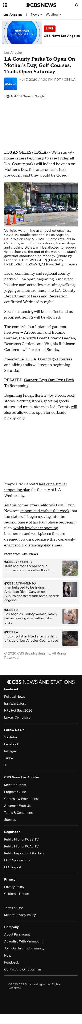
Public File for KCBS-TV (21, 839)
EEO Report (12, 867)
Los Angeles (12, 15)
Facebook (11, 744)
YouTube (10, 737)
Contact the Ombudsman (22, 969)
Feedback (11, 962)
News (35, 15)
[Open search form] (77, 5)
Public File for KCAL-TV (21, 846)
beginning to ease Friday (47, 158)
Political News (14, 696)
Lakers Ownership (17, 717)
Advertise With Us (17, 805)
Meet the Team (15, 785)
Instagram (11, 751)
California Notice (16, 893)
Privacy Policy (14, 887)
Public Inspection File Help (24, 853)
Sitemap (10, 819)
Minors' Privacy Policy (20, 915)
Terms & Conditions (18, 812)
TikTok (8, 758)
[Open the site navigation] (14, 5)
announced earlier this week (44, 511)
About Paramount (17, 934)
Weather (52, 15)
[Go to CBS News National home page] (41, 5)
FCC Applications (17, 860)
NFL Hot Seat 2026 (18, 710)
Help (7, 955)
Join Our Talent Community (24, 948)
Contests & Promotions (21, 798)
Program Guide (15, 792)
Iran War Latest (15, 703)
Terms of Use (13, 908)
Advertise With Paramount (23, 941)
